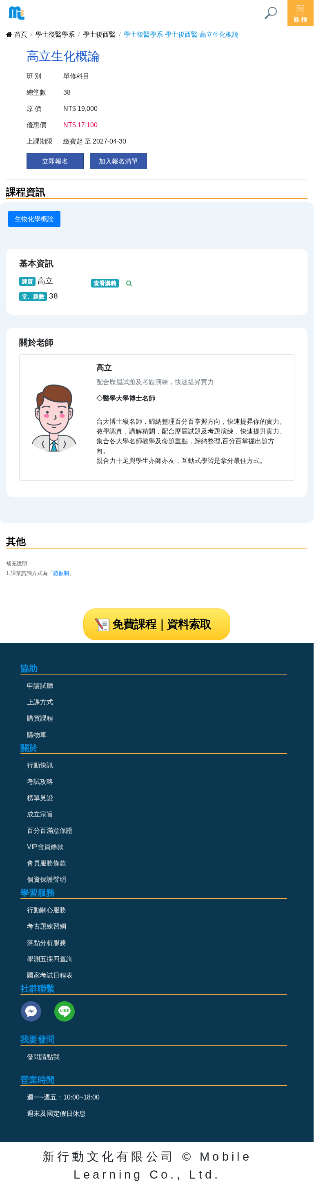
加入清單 (118, 161)
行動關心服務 (46, 910)
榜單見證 (40, 797)
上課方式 (40, 702)
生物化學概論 (34, 218)
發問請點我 (43, 1056)
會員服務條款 (46, 863)
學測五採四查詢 (50, 959)
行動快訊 (40, 765)
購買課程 (40, 718)
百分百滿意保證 (50, 830)
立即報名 (55, 161)
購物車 (37, 734)
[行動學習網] (17, 13)
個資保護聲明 (46, 879)
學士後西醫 (99, 34)
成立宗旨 (40, 814)
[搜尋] (271, 13)
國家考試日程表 (50, 975)
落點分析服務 (46, 942)
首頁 (20, 34)
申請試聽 (40, 685)
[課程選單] (300, 13)
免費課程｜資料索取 (161, 624)
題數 (58, 573)
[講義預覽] (130, 283)
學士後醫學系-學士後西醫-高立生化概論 (181, 34)
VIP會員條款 (45, 846)
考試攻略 (40, 781)
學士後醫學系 (55, 34)
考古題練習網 (46, 926)
